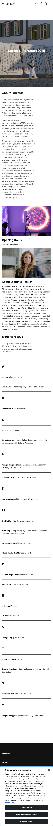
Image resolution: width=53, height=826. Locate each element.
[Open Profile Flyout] (41, 3)
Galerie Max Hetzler (36, 440)
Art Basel (6, 753)
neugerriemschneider (23, 715)
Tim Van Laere (15, 467)
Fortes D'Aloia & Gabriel (26, 465)
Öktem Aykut (16, 377)
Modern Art (22, 499)
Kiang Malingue (18, 530)
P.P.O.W (16, 477)
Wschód (15, 615)
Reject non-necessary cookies (26, 814)
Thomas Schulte (24, 543)
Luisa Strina (30, 521)
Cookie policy (10, 802)
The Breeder (19, 637)
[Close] (49, 770)
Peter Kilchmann (21, 584)
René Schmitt (17, 659)
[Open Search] (36, 3)
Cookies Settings (26, 807)
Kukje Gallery (39, 715)
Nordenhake (21, 440)
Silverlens (18, 430)
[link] (10, 3)
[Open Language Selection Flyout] (50, 3)
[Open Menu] (3, 3)
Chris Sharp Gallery (28, 477)
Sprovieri (21, 521)
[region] (26, 796)
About (5, 762)
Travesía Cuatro (26, 574)
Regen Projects (19, 387)
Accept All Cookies (26, 821)
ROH (29, 553)
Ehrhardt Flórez (20, 408)
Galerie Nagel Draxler (35, 387)
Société (14, 606)
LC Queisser (33, 499)
